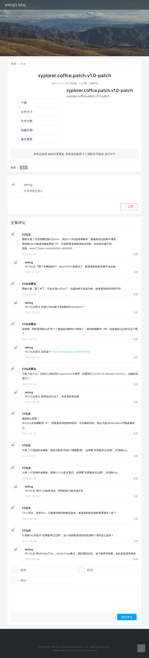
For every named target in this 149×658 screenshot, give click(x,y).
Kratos (65, 650)
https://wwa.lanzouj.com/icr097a (71, 351)
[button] (129, 206)
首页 (13, 63)
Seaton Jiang (89, 650)
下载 (17, 91)
